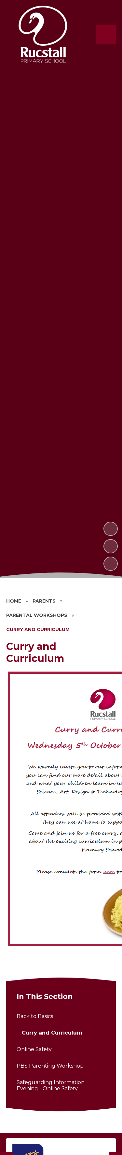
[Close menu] (106, 34)
